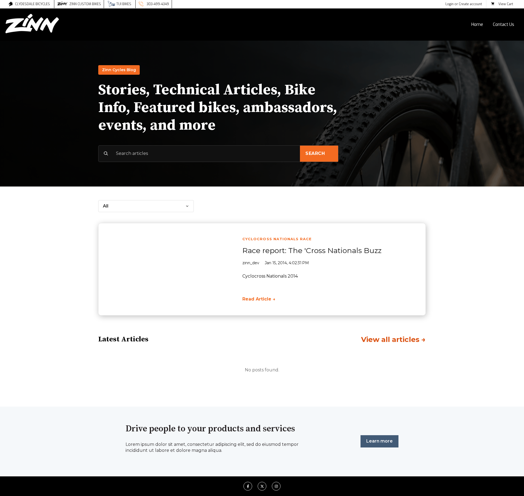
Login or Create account (463, 4)
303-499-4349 (158, 4)
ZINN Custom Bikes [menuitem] (85, 4)
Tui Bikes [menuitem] (123, 4)
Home (477, 24)
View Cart (505, 4)
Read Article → (258, 299)
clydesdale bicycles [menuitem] (32, 4)
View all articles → (393, 339)
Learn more (379, 441)
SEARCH (315, 153)
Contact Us (503, 24)
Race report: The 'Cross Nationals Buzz (312, 250)
